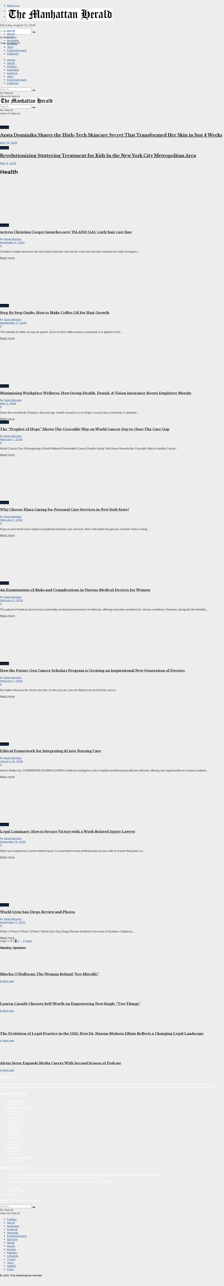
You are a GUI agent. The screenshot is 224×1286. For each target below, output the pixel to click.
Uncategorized (17, 1157)
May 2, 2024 (8, 403)
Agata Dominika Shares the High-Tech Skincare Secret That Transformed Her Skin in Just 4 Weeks (111, 135)
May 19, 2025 (8, 142)
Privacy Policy (16, 1190)
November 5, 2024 (12, 242)
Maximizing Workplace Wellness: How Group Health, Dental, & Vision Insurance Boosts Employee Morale (95, 393)
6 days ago (7, 981)
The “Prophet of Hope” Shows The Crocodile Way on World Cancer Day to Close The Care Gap (84, 429)
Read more (7, 257)
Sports (11, 1147)
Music (11, 1131)
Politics (12, 37)
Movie (11, 1127)
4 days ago (7, 1040)
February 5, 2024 (11, 600)
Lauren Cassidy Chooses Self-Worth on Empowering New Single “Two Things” (70, 1004)
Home (11, 30)
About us (13, 5)
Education (14, 1104)
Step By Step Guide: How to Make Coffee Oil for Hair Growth (54, 313)
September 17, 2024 (13, 322)
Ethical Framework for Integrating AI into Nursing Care (50, 751)
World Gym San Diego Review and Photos (37, 912)
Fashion (12, 1111)
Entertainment (17, 50)
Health (4, 127)
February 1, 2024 (11, 681)
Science (12, 43)
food (10, 1114)
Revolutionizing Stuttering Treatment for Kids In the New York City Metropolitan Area (98, 155)
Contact (12, 1194)
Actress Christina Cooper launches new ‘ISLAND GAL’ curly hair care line (66, 232)
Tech (10, 47)
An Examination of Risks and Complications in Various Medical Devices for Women (75, 590)
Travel (11, 1154)
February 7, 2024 (11, 439)
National (12, 1134)
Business (13, 40)
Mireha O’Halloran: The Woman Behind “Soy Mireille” (49, 974)
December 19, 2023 (13, 841)
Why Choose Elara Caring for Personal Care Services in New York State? (64, 509)
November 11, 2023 (12, 922)
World (11, 33)
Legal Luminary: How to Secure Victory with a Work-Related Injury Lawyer (67, 831)
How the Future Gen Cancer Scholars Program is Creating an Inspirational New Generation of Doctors (92, 670)
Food (10, 1269)
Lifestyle (12, 53)
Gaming (12, 1117)
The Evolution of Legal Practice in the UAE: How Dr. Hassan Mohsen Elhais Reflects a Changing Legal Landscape (102, 1033)
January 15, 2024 (11, 761)
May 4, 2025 (8, 163)
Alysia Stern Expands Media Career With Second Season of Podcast (60, 1063)
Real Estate (14, 1141)
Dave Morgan (13, 239)
